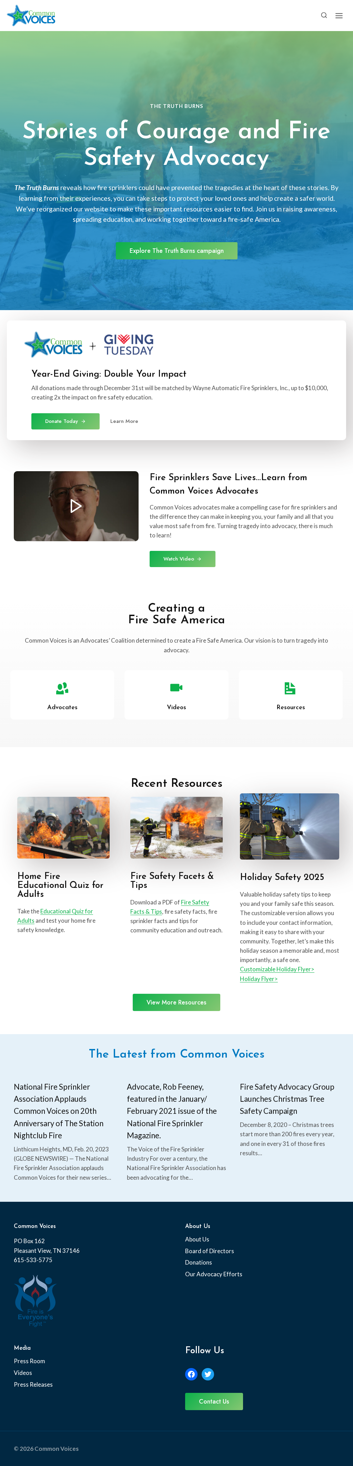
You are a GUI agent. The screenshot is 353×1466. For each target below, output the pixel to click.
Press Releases (33, 1384)
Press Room (29, 1361)
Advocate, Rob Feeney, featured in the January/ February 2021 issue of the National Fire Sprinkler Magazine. (172, 1111)
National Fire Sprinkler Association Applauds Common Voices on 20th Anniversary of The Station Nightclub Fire (58, 1111)
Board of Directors (209, 1251)
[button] (76, 506)
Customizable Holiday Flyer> (277, 969)
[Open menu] (339, 15)
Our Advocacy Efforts (213, 1274)
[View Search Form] (324, 15)
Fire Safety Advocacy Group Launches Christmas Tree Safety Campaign (287, 1099)
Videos (23, 1372)
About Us (197, 1239)
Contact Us (214, 1401)
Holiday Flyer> (259, 978)
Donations (198, 1262)
